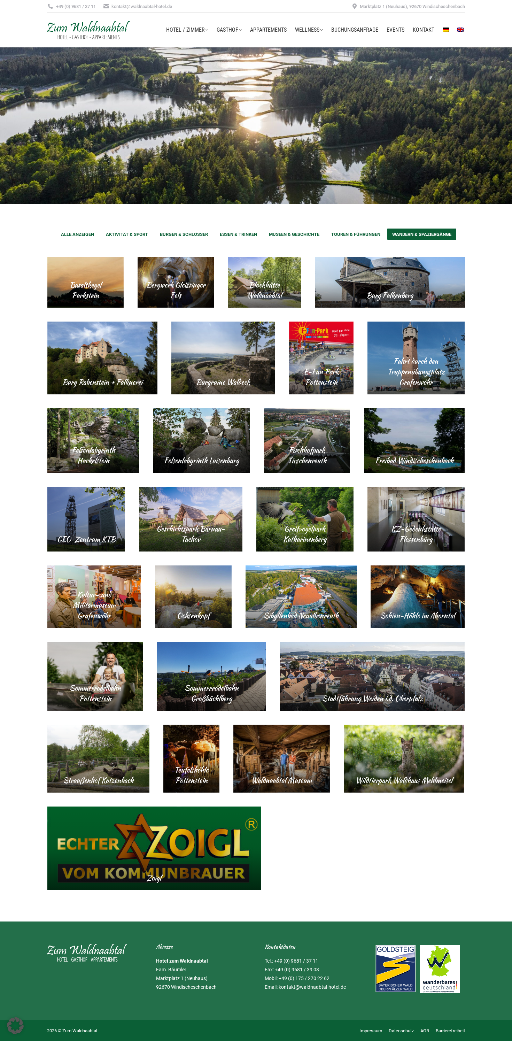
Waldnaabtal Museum (281, 780)
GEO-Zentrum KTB (86, 539)
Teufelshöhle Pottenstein (191, 775)
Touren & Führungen (355, 234)
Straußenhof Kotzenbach (98, 780)
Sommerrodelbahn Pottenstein (95, 693)
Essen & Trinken (238, 234)
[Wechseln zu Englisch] (460, 30)
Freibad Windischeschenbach (414, 460)
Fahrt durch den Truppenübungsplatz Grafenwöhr (416, 371)
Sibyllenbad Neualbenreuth (301, 615)
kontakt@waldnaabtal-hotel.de (312, 987)
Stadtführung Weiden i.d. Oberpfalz (372, 698)
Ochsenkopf (193, 615)
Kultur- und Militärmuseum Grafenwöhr (94, 604)
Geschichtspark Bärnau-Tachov (190, 534)
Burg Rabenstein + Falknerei (102, 382)
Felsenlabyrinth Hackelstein (93, 455)
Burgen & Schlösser (184, 234)
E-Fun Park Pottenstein (321, 377)
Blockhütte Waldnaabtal (264, 290)
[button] (15, 1025)
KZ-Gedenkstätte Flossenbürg (416, 534)
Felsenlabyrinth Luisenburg (201, 460)
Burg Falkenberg (389, 295)
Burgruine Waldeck (223, 382)
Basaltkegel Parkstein (85, 290)
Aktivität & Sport (127, 234)
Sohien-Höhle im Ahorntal (417, 615)
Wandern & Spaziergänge (421, 234)
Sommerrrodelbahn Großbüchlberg (212, 693)
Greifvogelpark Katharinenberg (304, 534)
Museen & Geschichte (294, 234)
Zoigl (154, 878)
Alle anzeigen (77, 234)
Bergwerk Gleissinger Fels (175, 290)
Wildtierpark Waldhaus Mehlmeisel (404, 780)
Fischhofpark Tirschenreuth (307, 455)
